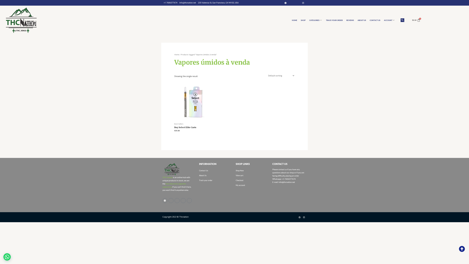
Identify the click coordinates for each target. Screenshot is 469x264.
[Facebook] (290, 3)
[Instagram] (303, 3)
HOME (294, 20)
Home (176, 54)
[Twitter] (294, 3)
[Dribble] (299, 217)
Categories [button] (314, 20)
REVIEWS (350, 20)
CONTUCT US (375, 20)
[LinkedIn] (299, 3)
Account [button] (388, 20)
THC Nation (167, 177)
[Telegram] (285, 3)
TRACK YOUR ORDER (334, 20)
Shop (303, 20)
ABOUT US (362, 20)
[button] (402, 20)
